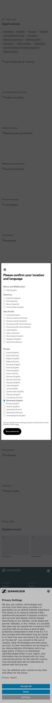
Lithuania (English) (13, 395)
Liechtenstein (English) (15, 391)
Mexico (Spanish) (12, 304)
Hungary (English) (13, 383)
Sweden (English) (12, 407)
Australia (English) (13, 315)
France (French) (12, 373)
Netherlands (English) (14, 401)
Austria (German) (12, 355)
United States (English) (15, 307)
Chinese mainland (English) (16, 321)
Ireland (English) (12, 385)
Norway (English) (12, 403)
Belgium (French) (12, 361)
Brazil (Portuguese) (13, 298)
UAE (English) (11, 290)
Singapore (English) (13, 339)
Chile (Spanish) (12, 301)
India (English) (11, 330)
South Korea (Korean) (14, 342)
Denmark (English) (13, 365)
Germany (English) (13, 377)
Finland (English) (12, 371)
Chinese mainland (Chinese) (16, 318)
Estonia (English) (12, 367)
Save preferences (12, 431)
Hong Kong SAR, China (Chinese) (18, 324)
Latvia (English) (12, 389)
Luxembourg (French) (14, 397)
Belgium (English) (12, 359)
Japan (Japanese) (12, 333)
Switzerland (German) (14, 413)
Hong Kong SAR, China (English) (18, 327)
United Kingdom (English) (15, 415)
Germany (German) (13, 379)
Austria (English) (12, 353)
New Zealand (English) (14, 336)
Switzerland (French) (14, 409)
